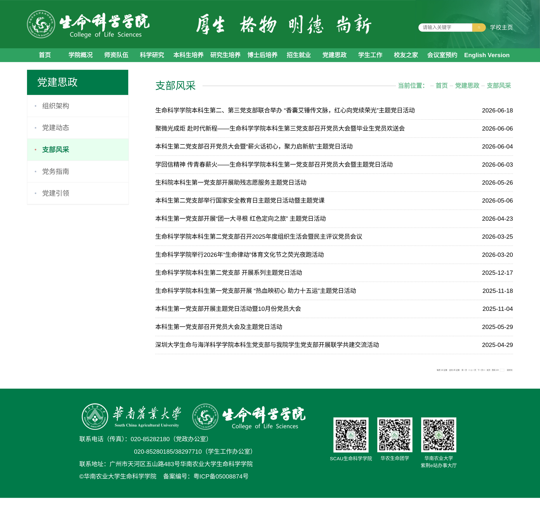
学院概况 (80, 55)
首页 (45, 55)
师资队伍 (116, 55)
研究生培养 (225, 55)
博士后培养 (262, 55)
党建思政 (334, 55)
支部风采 (499, 85)
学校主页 (501, 27)
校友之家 (406, 55)
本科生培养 (188, 55)
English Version (487, 55)
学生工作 (370, 55)
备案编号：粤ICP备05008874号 (206, 476)
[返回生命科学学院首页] (88, 24)
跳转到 (510, 370)
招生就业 (299, 55)
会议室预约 (442, 55)
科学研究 (152, 55)
